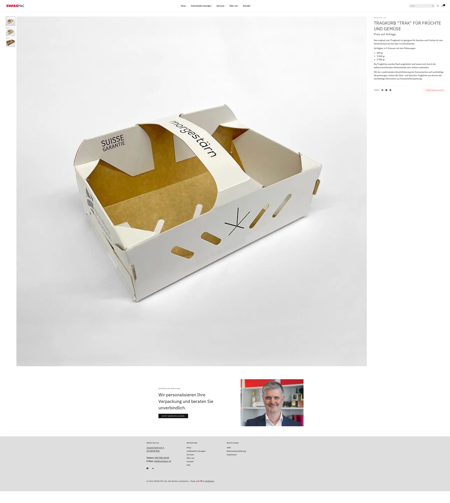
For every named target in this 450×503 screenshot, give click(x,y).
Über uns (233, 6)
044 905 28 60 (162, 457)
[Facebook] (382, 90)
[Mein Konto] (438, 6)
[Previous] (22, 191)
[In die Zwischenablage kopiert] (390, 90)
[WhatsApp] (386, 90)
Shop (183, 6)
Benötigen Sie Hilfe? (435, 90)
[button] (173, 416)
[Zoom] (362, 21)
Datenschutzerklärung (236, 451)
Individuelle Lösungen (201, 6)
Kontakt (246, 6)
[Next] (360, 191)
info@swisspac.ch (162, 461)
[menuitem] (185, 6)
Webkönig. (209, 481)
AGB (229, 447)
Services (220, 6)
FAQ (188, 465)
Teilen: (377, 90)
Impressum (232, 454)
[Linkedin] (154, 468)
